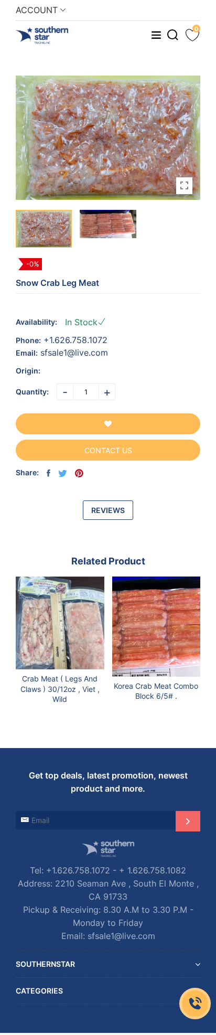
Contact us (108, 450)
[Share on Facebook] (48, 473)
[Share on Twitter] (62, 473)
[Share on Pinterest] (79, 473)
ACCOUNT (38, 10)
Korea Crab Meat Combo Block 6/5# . (156, 691)
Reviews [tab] (108, 510)
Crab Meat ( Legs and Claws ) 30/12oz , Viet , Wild (60, 688)
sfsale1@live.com (74, 352)
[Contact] (195, 1003)
